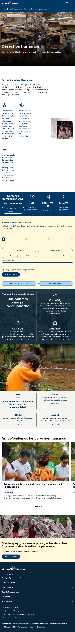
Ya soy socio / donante (19, 283)
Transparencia (23, 627)
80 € (28, 256)
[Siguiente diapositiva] (72, 387)
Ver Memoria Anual (13, 210)
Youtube (15, 577)
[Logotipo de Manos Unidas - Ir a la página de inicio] (10, 4)
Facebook (2, 578)
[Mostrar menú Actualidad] (72, 601)
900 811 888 (6, 618)
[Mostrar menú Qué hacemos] (72, 587)
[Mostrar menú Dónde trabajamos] (72, 592)
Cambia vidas (10, 274)
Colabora (6, 597)
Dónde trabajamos (10, 592)
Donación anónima (55, 283)
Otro (64, 256)
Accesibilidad (24, 623)
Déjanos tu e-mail (9, 260)
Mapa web (35, 623)
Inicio (4, 9)
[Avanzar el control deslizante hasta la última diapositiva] (66, 387)
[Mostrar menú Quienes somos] (72, 582)
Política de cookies (9, 627)
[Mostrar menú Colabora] (72, 596)
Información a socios (10, 623)
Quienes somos (9, 582)
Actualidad (7, 601)
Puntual (19, 250)
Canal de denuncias (37, 627)
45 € (10, 256)
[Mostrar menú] (71, 3)
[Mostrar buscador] (66, 3)
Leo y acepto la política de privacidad (19, 270)
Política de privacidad (58, 623)
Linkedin (20, 577)
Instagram (10, 577)
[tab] (36, 506)
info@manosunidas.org (10, 611)
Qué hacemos (14, 9)
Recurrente (55, 250)
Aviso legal (44, 623)
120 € (46, 256)
